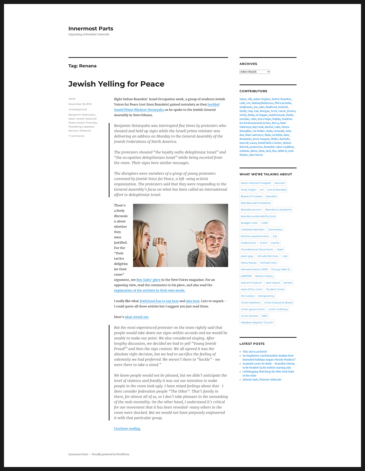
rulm (253, 119)
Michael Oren (268, 262)
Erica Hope (264, 119)
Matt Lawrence (254, 135)
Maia (268, 135)
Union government (253, 309)
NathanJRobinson (262, 103)
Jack (268, 151)
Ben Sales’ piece (148, 280)
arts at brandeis (276, 189)
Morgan (265, 111)
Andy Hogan (248, 189)
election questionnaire (255, 236)
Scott (274, 111)
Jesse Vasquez (261, 139)
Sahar (72, 98)
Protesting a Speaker (81, 126)
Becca (275, 123)
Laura (253, 143)
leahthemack (277, 115)
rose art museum (251, 282)
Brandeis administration (256, 202)
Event (263, 242)
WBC (265, 315)
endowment (248, 242)
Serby (243, 115)
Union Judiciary (278, 309)
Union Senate (249, 315)
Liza (250, 111)
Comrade (279, 131)
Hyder (290, 115)
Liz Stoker (259, 131)
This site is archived (255, 351)
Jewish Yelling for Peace (116, 83)
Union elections (250, 302)
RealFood (271, 107)
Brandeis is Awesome (278, 209)
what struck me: (137, 317)
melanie (244, 151)
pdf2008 (246, 275)
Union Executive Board (278, 302)
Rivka (251, 115)
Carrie (282, 111)
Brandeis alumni (251, 209)
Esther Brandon (281, 99)
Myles (274, 139)
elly (250, 99)
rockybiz (277, 135)
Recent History (264, 275)
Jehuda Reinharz (268, 256)
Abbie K (282, 151)
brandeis (271, 196)
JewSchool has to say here (159, 301)
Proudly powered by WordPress (110, 454)
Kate (286, 135)
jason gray (247, 256)
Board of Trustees (251, 196)
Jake (261, 107)
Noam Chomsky (87, 122)
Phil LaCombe (283, 103)
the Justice (247, 295)
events (275, 242)
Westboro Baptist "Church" (257, 322)
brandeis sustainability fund (258, 216)
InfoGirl (283, 107)
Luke (277, 127)
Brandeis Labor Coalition (279, 147)
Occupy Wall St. (280, 269)
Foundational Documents (257, 249)
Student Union (275, 289)
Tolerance (85, 130)
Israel (71, 118)
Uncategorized (77, 109)
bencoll (244, 143)
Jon (256, 107)
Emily (243, 111)
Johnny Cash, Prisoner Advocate (262, 379)
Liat (256, 111)
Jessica (291, 111)
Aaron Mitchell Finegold (256, 182)
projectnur (256, 147)
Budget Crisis (249, 222)
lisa (274, 151)
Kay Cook (257, 127)
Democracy (275, 229)
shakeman (246, 107)
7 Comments (76, 135)
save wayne (273, 282)
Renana (73, 130)
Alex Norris (256, 155)
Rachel (269, 127)
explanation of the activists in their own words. (149, 290)
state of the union (252, 289)
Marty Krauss (248, 262)
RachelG (284, 139)
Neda (269, 131)
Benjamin (245, 139)
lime (261, 151)
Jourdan (244, 119)
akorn (254, 151)
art (262, 189)
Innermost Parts (90, 28)
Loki (242, 103)
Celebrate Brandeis (252, 229)
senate (288, 282)
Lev (248, 103)
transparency (266, 295)
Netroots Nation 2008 (254, 269)
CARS (264, 222)
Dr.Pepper (262, 115)
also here (193, 301)
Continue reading (127, 428)
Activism (280, 182)
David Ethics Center (270, 143)
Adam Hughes (262, 99)
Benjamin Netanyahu (82, 114)
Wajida (276, 119)
